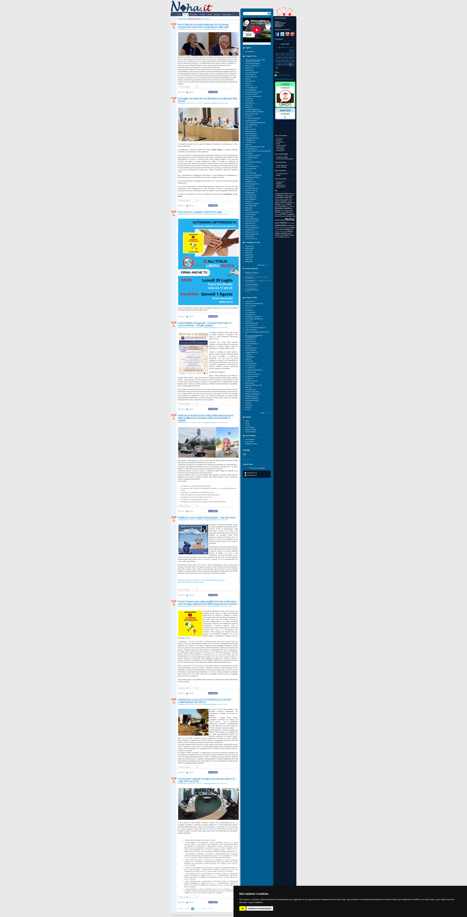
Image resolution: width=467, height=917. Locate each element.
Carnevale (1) (249, 310)
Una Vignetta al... (250, 51)
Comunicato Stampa (210, 29)
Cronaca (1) (248, 321)
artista (293, 193)
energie (276, 206)
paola (293, 225)
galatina (288, 208)
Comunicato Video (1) (251, 94)
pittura (285, 227)
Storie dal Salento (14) (251, 234)
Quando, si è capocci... (252, 274)
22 (290, 61)
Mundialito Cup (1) (250, 181)
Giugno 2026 (249, 257)
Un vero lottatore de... (252, 290)
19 (282, 61)
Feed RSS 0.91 (252, 473)
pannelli (289, 225)
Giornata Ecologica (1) (252, 343)
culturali (289, 203)
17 (277, 61)
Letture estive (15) (250, 168)
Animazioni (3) (249, 70)
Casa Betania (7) (250, 81)
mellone (283, 216)
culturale (283, 203)
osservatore (280, 225)
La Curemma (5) (250, 367)
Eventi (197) (248, 116)
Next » (204, 908)
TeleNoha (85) (249, 236)
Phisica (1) (248, 387)
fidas (284, 206)
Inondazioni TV (280, 182)
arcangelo (285, 194)
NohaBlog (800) (250, 192)
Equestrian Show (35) (251, 114)
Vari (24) (247, 409)
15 (290, 57)
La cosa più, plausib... (252, 285)
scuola (289, 233)
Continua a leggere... (185, 86)
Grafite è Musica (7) (251, 133)
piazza (277, 227)
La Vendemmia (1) (250, 372)
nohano (283, 223)
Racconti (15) (249, 216)
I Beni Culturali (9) (250, 350)
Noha (289, 219)
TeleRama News (281, 185)
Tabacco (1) (248, 405)
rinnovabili (277, 229)
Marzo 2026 (248, 250)
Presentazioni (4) (250, 389)
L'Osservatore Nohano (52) (253, 175)
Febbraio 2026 (249, 248)
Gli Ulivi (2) (248, 346)
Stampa (191, 92)
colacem (290, 199)
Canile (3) (248, 79)
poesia (288, 227)
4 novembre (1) (249, 301)
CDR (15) (248, 83)
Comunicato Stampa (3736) (253, 92)
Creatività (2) (249, 98)
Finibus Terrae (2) (250, 129)
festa (280, 206)
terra (292, 235)
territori (276, 237)
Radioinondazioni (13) (251, 396)
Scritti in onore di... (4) (251, 232)
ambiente (278, 194)
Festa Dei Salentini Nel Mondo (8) (255, 122)
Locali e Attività (249, 427)
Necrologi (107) (249, 186)
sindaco (277, 235)
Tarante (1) (248, 407)
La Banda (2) (249, 361)
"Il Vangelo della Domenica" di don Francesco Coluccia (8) (255, 60)
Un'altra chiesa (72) (251, 238)
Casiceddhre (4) (250, 314)
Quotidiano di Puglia (281, 157)
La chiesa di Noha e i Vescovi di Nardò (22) (258, 151)
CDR (290, 197)
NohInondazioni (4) (250, 195)
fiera (287, 206)
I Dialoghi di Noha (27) (251, 138)
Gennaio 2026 (249, 246)
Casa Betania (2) (250, 312)
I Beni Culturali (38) (250, 135)
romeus (281, 231)
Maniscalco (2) (249, 383)
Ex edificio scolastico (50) (252, 118)
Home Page (182, 19)
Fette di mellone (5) (251, 329)
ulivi (286, 237)
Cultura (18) (248, 105)
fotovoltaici (291, 206)
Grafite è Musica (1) (251, 348)
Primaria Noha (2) (250, 214)
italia (286, 212)
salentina (290, 231)
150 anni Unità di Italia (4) (252, 63)
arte (290, 194)
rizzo (291, 229)
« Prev (187, 908)
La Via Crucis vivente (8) (252, 155)
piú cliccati (268, 413)
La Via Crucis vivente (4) (252, 374)
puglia (293, 227)
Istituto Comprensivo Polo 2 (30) (254, 146)
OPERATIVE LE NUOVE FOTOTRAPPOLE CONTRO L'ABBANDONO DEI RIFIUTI (204, 701)
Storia (247, 421)
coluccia (278, 201)
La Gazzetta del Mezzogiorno (284, 159)
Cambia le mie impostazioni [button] (259, 908)
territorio (281, 237)
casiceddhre (279, 197)
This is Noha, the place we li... (252, 43)
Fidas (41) (248, 127)
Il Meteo (278, 175)
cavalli (286, 197)
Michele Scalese (184, 606)
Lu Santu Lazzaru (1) (251, 381)
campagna (286, 195)
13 (285, 57)
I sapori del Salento (250, 429)
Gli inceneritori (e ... (258, 281)
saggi (285, 231)
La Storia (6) (249, 153)
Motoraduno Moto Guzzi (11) (253, 385)
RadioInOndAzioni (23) (252, 219)
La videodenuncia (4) (251, 157)
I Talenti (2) (248, 354)
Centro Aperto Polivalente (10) (254, 319)
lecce (291, 212)
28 (287, 64)
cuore (293, 202)
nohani (277, 223)
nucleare (292, 223)
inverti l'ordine (205, 19)
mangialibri (290, 214)
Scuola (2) (248, 402)
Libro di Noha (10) (250, 173)
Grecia (247, 423)
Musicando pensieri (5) (252, 184)
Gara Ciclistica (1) (250, 341)
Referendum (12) (250, 223)
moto (293, 216)
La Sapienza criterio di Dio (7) (254, 370)
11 (279, 57)
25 (279, 64)
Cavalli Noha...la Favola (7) (253, 316)
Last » (211, 908)
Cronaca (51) (249, 100)
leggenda (277, 214)
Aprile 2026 (248, 252)
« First (180, 908)
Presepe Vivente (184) (252, 212)
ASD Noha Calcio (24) (251, 72)
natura (282, 220)
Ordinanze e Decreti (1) (252, 203)
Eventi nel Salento (250, 431)
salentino (278, 233)
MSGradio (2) (249, 179)
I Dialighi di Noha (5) (251, 352)
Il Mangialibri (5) (250, 140)
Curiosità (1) (249, 107)
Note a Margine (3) (250, 199)
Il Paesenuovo (280, 142)
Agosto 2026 (249, 261)
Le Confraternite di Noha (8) (253, 162)
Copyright (246, 461)
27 (285, 64)
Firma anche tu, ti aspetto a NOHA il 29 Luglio (200, 212)
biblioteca (280, 195)
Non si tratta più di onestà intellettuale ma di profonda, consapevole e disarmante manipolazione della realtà (203, 25)
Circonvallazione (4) (251, 87)
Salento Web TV (280, 187)
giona (282, 210)
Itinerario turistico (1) (251, 149)
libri (281, 214)
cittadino (281, 199)
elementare (283, 204)
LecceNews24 (280, 150)
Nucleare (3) (249, 201)
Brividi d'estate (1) (250, 74)
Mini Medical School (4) (252, 177)
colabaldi (286, 199)
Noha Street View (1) (251, 190)
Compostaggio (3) (250, 90)
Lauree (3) (248, 160)
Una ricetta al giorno (282, 173)
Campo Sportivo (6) (251, 76)
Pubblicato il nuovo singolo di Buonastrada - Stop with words (206, 517)
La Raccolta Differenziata (284, 79)
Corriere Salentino (281, 145)
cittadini (277, 199)
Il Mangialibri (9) (250, 356)
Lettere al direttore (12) (252, 166)
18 (279, 61)
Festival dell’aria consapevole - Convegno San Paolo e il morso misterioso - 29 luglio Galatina (204, 324)
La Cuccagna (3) (250, 365)
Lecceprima (279, 138)
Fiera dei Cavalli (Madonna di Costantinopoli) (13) (253, 336)
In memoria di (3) (250, 142)
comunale (289, 201)
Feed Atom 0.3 (252, 475)
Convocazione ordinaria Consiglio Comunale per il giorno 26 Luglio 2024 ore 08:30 (206, 780)
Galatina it (279, 183)
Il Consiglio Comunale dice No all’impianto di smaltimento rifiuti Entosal (207, 99)
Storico (183, 92)
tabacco (287, 235)
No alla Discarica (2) (251, 188)
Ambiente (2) (249, 68)
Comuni (247, 425)
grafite (285, 210)
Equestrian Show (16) (251, 323)
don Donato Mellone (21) (252, 109)
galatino (277, 210)
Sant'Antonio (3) (250, 229)
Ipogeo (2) (248, 359)
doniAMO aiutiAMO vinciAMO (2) (255, 111)
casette (292, 195)
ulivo (289, 237)
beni (276, 195)
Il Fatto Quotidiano (281, 167)
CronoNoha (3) (249, 103)
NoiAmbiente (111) (250, 197)
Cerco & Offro (249, 441)
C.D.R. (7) (248, 308)
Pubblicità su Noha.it (251, 443)
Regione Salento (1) (251, 225)
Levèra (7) (248, 170)
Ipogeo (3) (248, 144)
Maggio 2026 (249, 255)
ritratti (282, 229)
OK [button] (242, 908)
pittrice (281, 227)
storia (282, 235)
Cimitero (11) (249, 85)
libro (284, 214)
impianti (277, 212)
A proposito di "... (257, 277)
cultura (277, 203)
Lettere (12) (248, 164)
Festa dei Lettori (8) (251, 120)
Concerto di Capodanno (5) (253, 96)
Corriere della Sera (281, 165)
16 (293, 57)
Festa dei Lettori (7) (251, 325)
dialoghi (277, 204)
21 (287, 61)
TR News (279, 140)
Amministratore (248, 459)
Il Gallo (278, 143)
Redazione (182, 29)
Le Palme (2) (249, 378)
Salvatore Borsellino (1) (252, 398)
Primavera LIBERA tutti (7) (253, 394)
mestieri (288, 216)
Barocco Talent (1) (250, 305)
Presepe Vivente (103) (252, 391)
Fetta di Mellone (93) (251, 125)
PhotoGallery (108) (250, 205)
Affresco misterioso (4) (252, 65)
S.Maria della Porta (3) (251, 227)
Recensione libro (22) (251, 221)
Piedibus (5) (248, 208)
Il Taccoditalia (280, 149)
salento (284, 233)
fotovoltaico (280, 208)
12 (282, 57)
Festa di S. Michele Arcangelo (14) (255, 327)
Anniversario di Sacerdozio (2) (254, 303)
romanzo (277, 231)
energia (289, 204)
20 (285, 61)
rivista (287, 229)
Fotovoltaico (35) (250, 131)
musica (277, 220)
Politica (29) (248, 210)
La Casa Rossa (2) (251, 363)
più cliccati (268, 265)
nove (288, 223)
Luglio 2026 (248, 259)
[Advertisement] (285, 276)
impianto (283, 212)
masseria (278, 216)
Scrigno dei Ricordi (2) (251, 400)
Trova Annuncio (250, 439)
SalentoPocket (280, 147)
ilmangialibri (290, 210)
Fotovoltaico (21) (250, 339)
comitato (284, 201)
